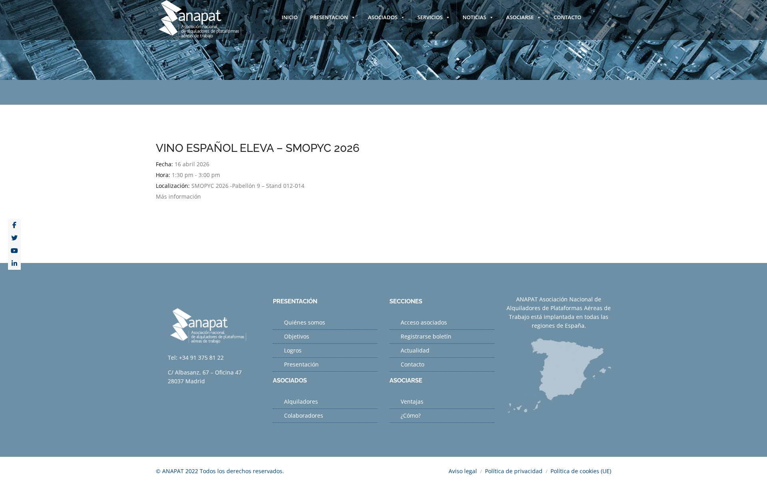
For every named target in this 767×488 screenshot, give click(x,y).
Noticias (474, 17)
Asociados (382, 17)
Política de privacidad (513, 471)
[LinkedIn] (14, 263)
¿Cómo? (411, 415)
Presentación (301, 364)
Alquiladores (301, 401)
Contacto (567, 17)
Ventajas (412, 401)
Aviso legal (463, 471)
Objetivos (296, 336)
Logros (293, 350)
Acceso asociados (424, 322)
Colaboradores (303, 415)
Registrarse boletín (426, 336)
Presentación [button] (329, 17)
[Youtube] (14, 250)
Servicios (430, 17)
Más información (178, 196)
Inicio (290, 17)
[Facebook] (14, 225)
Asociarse (520, 17)
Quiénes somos (304, 322)
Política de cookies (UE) (580, 471)
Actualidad (415, 350)
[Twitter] (14, 237)
